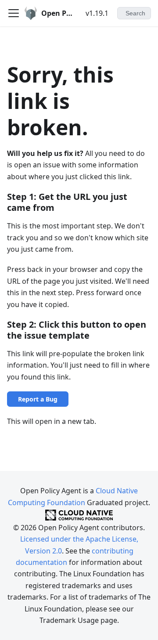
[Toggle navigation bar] (13, 13)
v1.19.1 (97, 13)
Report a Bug (37, 399)
